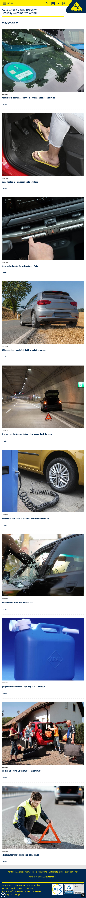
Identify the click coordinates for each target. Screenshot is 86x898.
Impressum (29, 872)
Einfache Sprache (56, 872)
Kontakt (11, 872)
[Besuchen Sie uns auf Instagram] (64, 3)
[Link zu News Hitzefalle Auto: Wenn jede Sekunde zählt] (43, 565)
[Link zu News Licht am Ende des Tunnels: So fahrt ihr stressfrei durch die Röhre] (43, 397)
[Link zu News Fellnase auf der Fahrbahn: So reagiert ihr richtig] (43, 817)
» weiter (4, 104)
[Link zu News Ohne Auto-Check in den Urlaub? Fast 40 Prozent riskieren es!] (43, 481)
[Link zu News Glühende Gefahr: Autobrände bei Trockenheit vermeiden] (43, 312)
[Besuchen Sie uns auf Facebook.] (58, 3)
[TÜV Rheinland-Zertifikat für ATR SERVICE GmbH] (74, 889)
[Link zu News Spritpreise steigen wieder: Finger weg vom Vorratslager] (43, 649)
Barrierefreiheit (71, 872)
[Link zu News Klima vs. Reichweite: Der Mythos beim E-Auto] (43, 228)
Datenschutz (41, 872)
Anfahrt (19, 872)
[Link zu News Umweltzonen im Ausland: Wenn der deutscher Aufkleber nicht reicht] (43, 60)
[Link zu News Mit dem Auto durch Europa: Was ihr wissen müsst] (43, 733)
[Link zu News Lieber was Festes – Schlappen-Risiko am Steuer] (43, 144)
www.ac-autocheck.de (48, 877)
